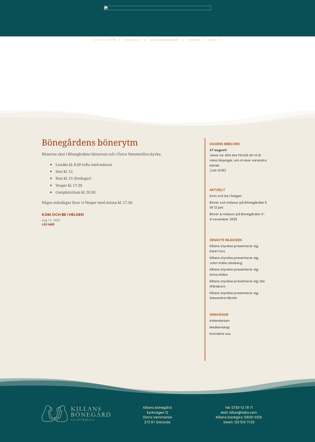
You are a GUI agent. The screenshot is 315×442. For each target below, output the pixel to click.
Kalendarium (220, 321)
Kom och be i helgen (63, 214)
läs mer (48, 224)
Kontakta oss (220, 334)
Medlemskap (220, 327)
